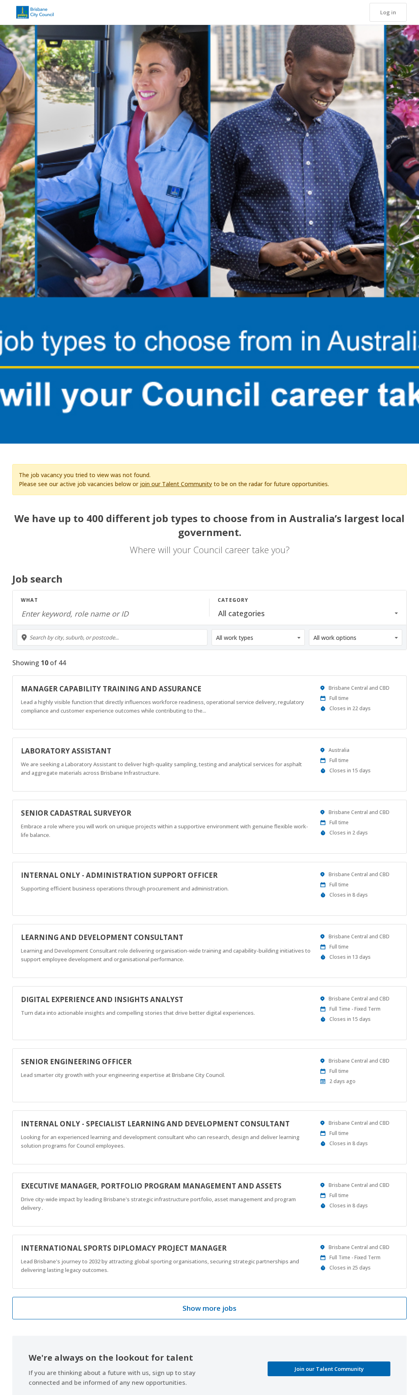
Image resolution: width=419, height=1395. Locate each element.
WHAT (29, 600)
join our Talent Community (176, 484)
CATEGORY (233, 600)
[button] (388, 12)
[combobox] (112, 637)
